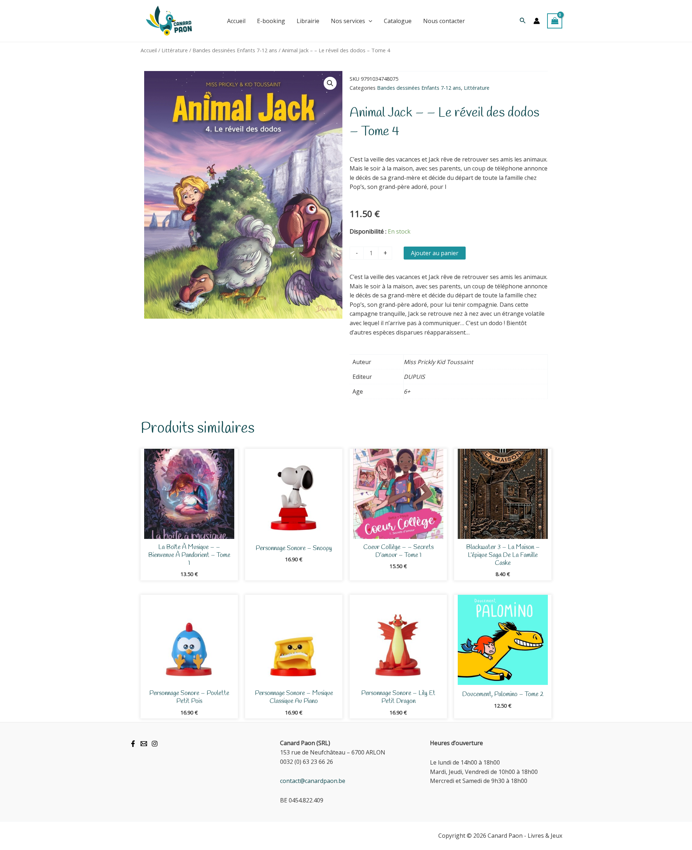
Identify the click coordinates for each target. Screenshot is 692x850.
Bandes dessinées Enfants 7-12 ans (234, 50)
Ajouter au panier (434, 253)
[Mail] (144, 743)
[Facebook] (133, 743)
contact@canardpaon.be (312, 781)
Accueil (149, 50)
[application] (368, 20)
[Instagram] (154, 743)
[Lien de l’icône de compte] (536, 21)
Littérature (174, 50)
